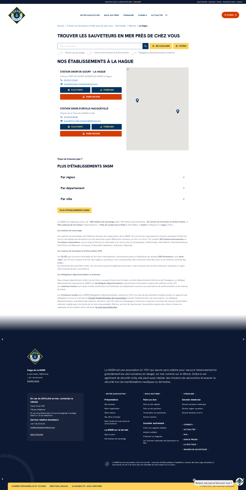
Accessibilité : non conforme (87, 486)
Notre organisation (112, 408)
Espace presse (190, 439)
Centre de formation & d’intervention (111, 52)
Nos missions (110, 404)
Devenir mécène (149, 417)
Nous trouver (202, 2)
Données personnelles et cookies (29, 486)
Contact (239, 2)
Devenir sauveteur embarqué (194, 404)
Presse (219, 2)
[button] (178, 112)
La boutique (190, 444)
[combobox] (99, 46)
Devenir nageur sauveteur (192, 408)
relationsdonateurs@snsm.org (42, 427)
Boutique (212, 2)
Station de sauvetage (75, 52)
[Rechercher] (145, 46)
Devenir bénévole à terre (192, 413)
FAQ (185, 434)
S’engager (128, 15)
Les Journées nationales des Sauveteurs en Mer (161, 442)
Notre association (90, 15)
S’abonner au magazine (152, 436)
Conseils (142, 15)
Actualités (157, 15)
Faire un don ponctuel (152, 408)
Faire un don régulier (151, 404)
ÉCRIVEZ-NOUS (33, 381)
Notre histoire (110, 413)
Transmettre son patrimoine (154, 413)
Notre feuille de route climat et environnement (117, 422)
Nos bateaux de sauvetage (115, 439)
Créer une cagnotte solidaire (154, 428)
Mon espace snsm (229, 2)
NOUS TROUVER (36, 435)
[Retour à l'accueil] (17, 15)
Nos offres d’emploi (112, 417)
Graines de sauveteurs (195, 449)
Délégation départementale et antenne (157, 52)
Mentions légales (59, 486)
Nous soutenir (111, 15)
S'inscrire (137, 2)
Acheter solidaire (150, 432)
